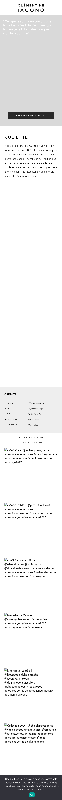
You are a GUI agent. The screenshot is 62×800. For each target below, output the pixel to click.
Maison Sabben (34, 419)
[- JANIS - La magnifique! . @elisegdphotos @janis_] (30, 584)
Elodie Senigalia (34, 414)
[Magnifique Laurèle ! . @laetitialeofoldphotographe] (30, 695)
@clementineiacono (31, 442)
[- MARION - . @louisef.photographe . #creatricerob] (30, 474)
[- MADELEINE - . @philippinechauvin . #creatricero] (30, 529)
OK (32, 794)
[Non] (57, 787)
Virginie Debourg (35, 408)
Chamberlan (33, 425)
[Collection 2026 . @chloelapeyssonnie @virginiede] (30, 750)
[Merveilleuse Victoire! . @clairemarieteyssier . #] (30, 640)
